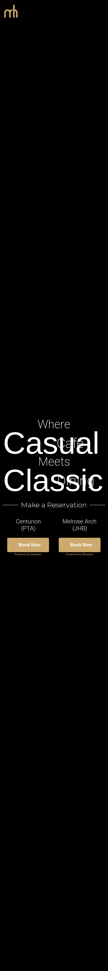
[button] (91, 11)
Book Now (29, 544)
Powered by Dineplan (28, 554)
